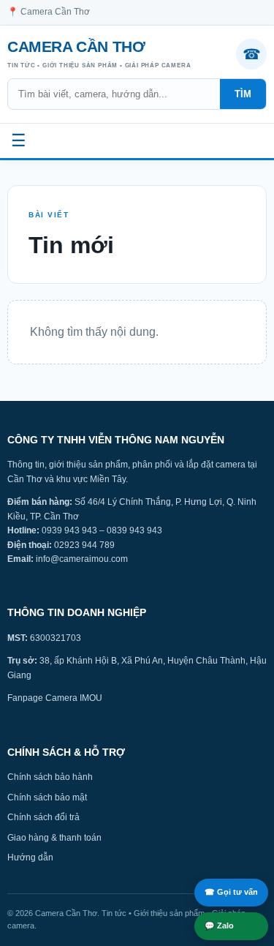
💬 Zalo (219, 925)
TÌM (243, 94)
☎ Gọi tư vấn (231, 891)
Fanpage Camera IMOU (54, 698)
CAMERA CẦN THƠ (99, 53)
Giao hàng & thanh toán (54, 838)
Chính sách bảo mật (47, 797)
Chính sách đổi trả (43, 817)
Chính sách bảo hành (50, 777)
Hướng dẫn (30, 857)
